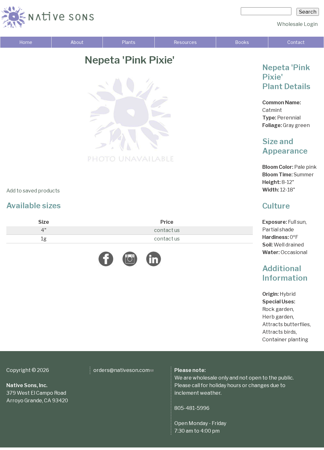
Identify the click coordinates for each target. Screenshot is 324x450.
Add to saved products (33, 191)
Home (25, 42)
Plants (128, 42)
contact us (167, 230)
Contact (296, 42)
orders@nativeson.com (123, 370)
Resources (185, 42)
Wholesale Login (297, 24)
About (77, 42)
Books (242, 42)
